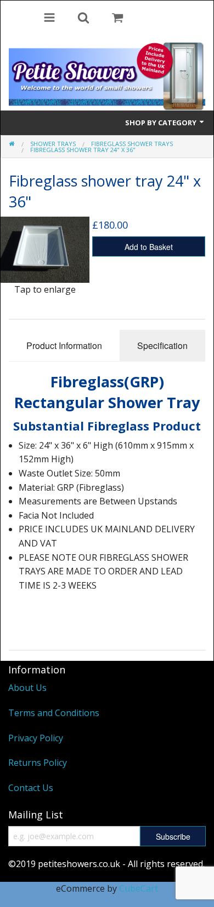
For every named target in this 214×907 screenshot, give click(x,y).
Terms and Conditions (53, 713)
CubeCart (138, 888)
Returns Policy (37, 763)
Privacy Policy (35, 738)
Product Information (64, 345)
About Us (27, 688)
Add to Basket (149, 246)
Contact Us (30, 788)
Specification (162, 345)
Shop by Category (161, 122)
